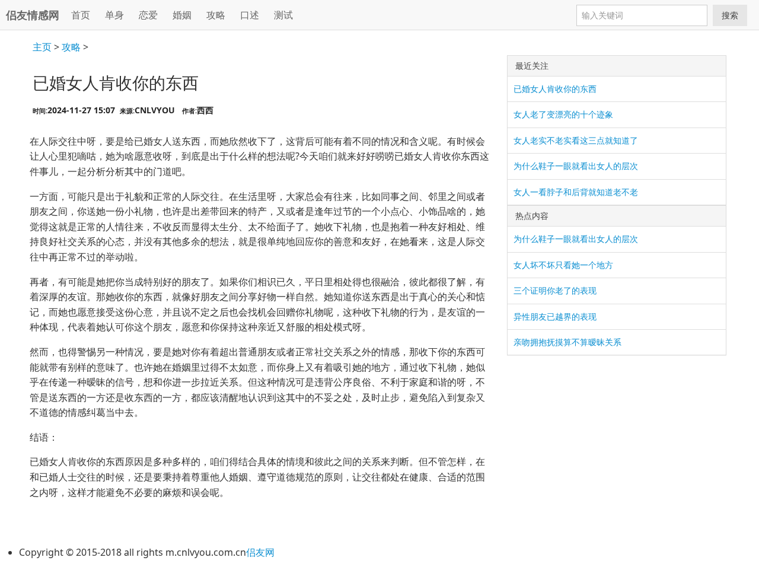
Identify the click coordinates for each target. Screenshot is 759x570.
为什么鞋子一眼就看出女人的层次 (576, 165)
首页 (80, 14)
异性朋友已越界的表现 (555, 316)
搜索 (730, 15)
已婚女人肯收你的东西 (555, 88)
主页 (42, 46)
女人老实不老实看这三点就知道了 (576, 140)
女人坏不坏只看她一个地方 (563, 264)
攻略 (71, 46)
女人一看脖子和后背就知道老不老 (576, 192)
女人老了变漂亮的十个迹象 (563, 114)
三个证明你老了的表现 (555, 290)
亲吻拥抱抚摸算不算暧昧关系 (567, 342)
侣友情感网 (32, 15)
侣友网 (260, 552)
